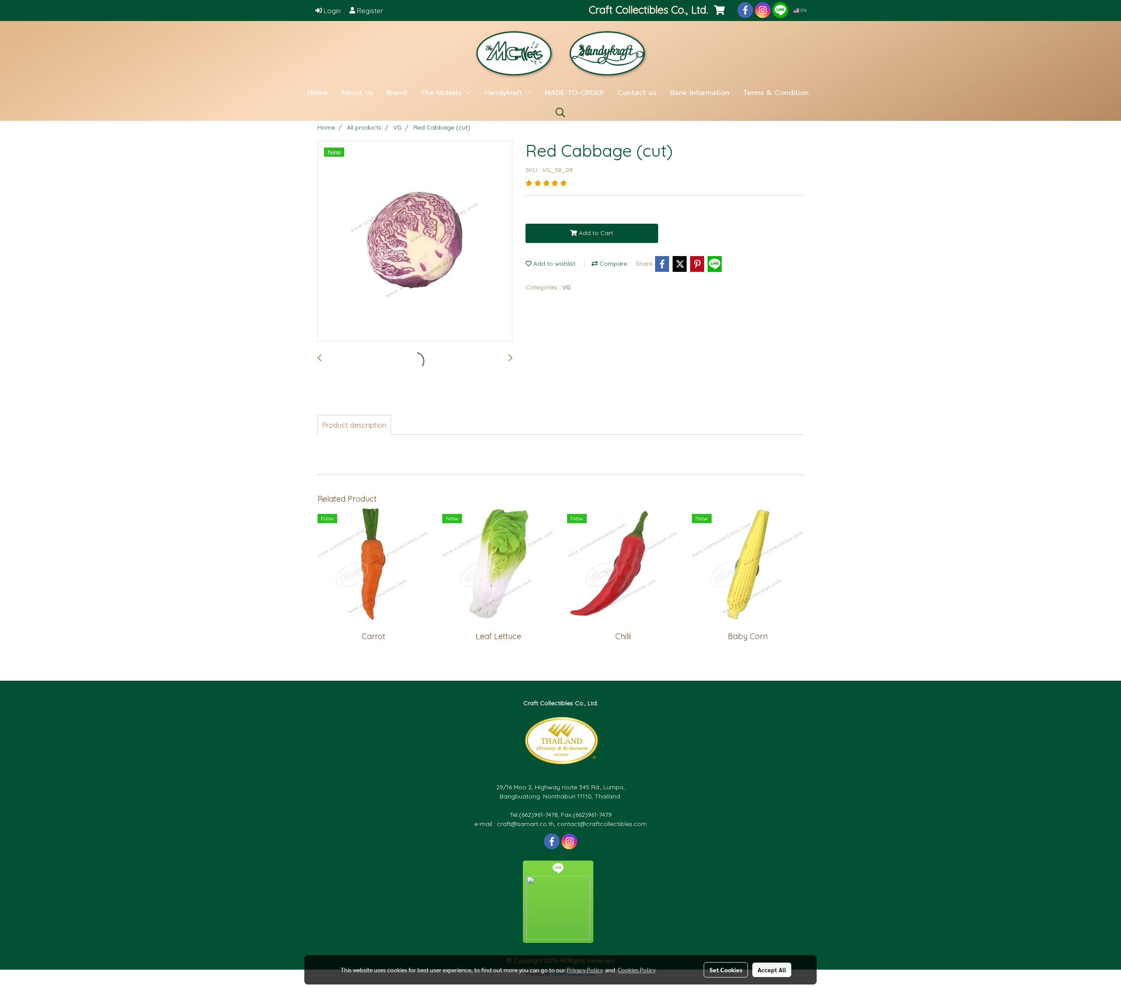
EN (803, 10)
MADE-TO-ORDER (574, 93)
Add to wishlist (553, 263)
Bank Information (700, 93)
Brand (397, 93)
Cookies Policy (637, 970)
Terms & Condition (776, 93)
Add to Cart (595, 233)
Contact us (636, 93)
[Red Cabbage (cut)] (415, 241)
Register (369, 11)
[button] (560, 112)
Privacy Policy (585, 970)
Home (318, 93)
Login (331, 11)
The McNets (442, 93)
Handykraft (504, 93)
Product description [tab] (354, 425)
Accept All (772, 970)
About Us (357, 93)
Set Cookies (725, 970)
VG (566, 287)
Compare (612, 263)
